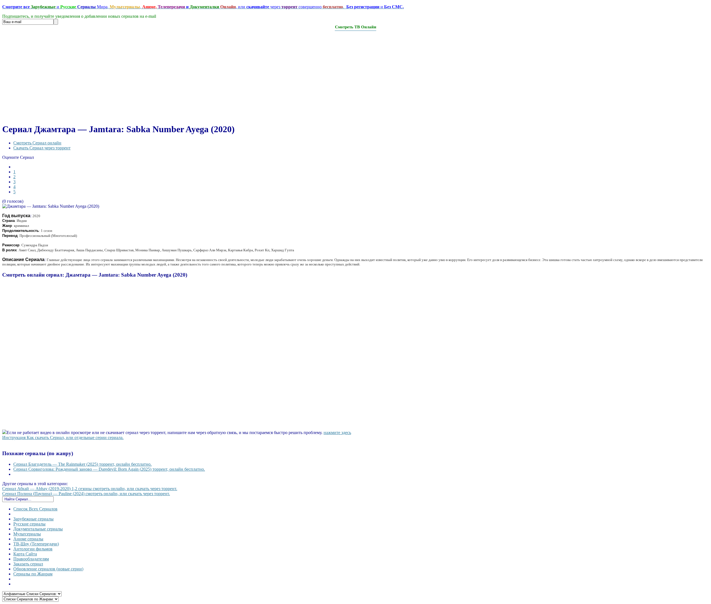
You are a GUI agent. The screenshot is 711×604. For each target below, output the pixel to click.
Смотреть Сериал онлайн (37, 143)
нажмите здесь (337, 432)
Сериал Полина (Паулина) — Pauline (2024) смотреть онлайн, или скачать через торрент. (86, 493)
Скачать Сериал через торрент (42, 148)
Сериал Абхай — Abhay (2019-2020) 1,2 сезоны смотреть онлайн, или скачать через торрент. (89, 488)
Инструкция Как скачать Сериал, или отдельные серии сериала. (63, 437)
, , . (203, 6)
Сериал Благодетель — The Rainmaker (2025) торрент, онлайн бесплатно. (82, 464)
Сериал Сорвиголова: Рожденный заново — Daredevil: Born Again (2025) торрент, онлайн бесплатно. (109, 469)
